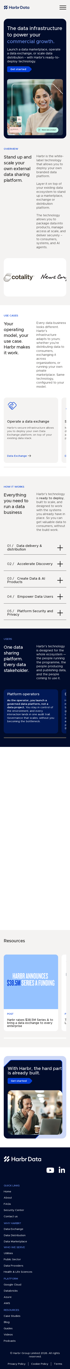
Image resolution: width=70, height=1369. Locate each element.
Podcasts (10, 1341)
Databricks (11, 1290)
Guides (8, 1328)
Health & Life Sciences (18, 1271)
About (8, 1197)
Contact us (11, 1216)
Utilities (8, 1253)
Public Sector (12, 1259)
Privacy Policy (16, 1364)
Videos (8, 1334)
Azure (8, 1297)
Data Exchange (13, 1229)
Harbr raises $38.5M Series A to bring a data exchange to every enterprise (30, 1023)
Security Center (14, 1210)
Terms (58, 1364)
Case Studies (12, 1316)
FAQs (7, 1204)
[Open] (62, 7)
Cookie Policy (39, 1364)
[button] (35, 548)
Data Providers (13, 1265)
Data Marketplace (15, 1241)
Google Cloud (12, 1284)
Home (7, 1191)
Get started (18, 69)
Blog (7, 1322)
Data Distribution (14, 1235)
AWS (7, 1303)
